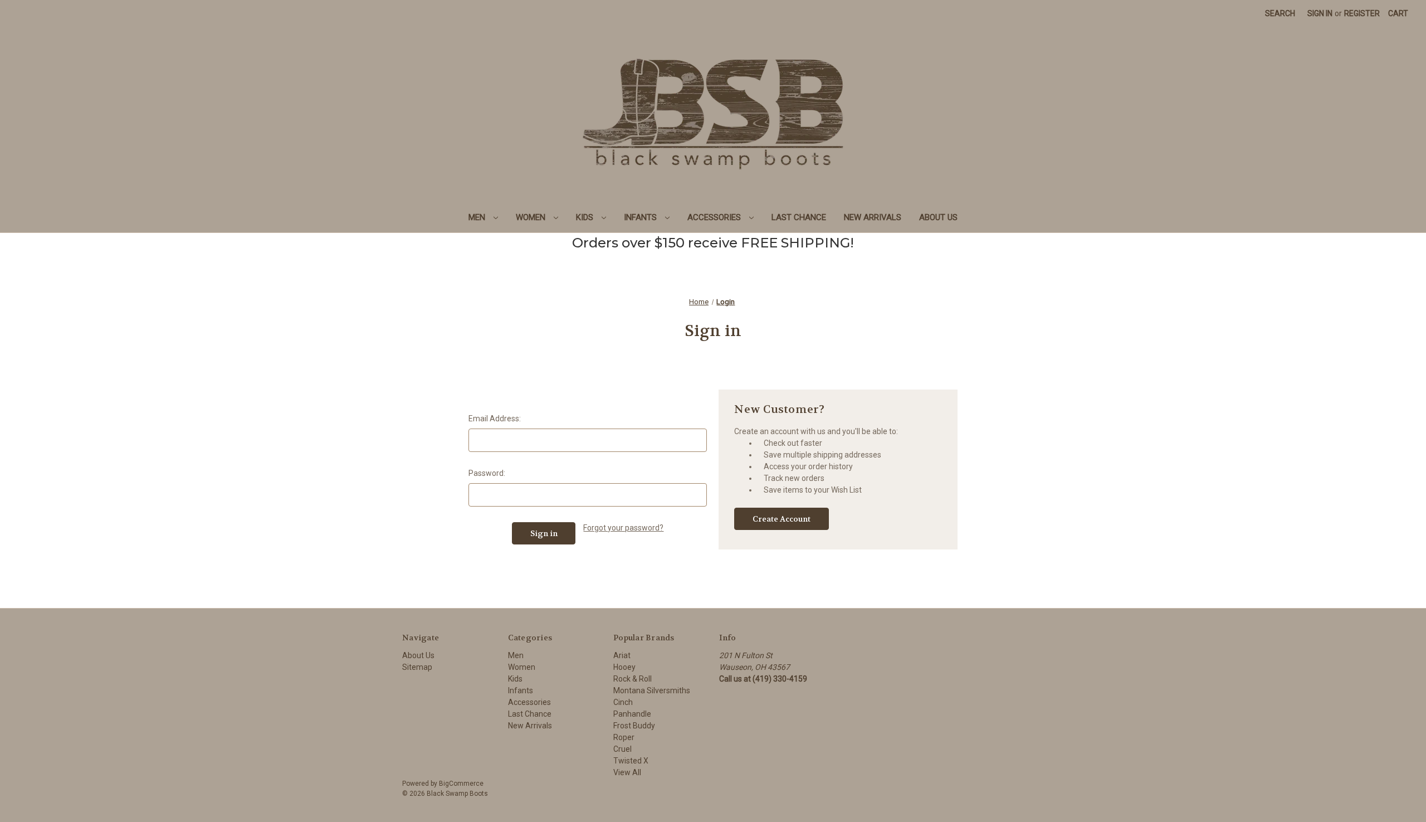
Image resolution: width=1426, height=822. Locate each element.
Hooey (624, 667)
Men (477, 217)
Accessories (715, 217)
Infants (641, 217)
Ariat (622, 655)
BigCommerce (461, 783)
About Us (938, 217)
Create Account (781, 519)
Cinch (623, 702)
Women (532, 217)
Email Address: (494, 418)
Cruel (622, 749)
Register (1362, 13)
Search (1280, 13)
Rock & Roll (632, 678)
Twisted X (630, 760)
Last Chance (798, 217)
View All (627, 772)
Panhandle (632, 713)
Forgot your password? (623, 527)
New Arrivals (872, 217)
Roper (623, 737)
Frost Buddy (634, 725)
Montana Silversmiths (651, 690)
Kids (585, 217)
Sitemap (417, 667)
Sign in (1319, 13)
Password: (486, 473)
